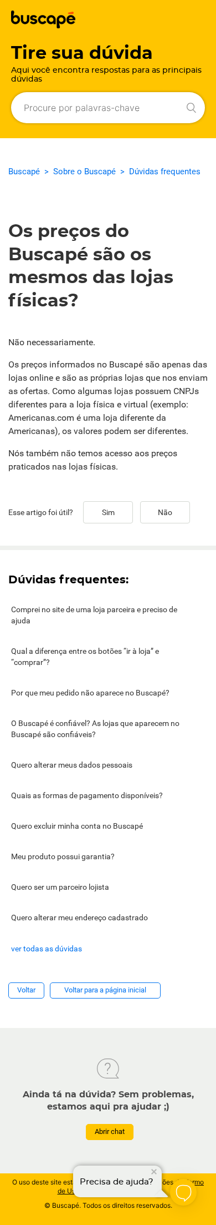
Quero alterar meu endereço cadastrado (79, 917)
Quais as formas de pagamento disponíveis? (87, 795)
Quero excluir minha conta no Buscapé (77, 825)
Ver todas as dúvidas (46, 948)
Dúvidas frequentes (164, 172)
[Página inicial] (43, 25)
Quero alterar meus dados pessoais (71, 764)
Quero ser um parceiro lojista (60, 887)
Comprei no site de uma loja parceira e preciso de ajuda (94, 615)
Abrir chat (110, 1131)
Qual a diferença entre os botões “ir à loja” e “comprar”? (85, 657)
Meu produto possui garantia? (63, 856)
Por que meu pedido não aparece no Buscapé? (90, 692)
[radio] (108, 512)
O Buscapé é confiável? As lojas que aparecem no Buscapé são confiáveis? (95, 729)
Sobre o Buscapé (84, 172)
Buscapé (24, 172)
